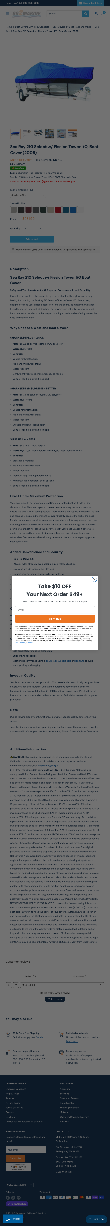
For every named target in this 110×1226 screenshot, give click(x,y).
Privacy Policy (20, 643)
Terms (30, 643)
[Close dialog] (94, 579)
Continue (55, 618)
